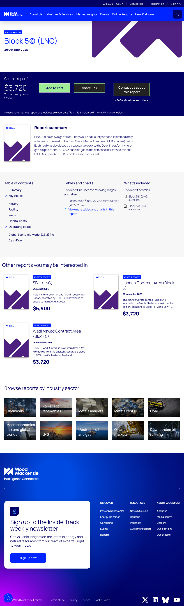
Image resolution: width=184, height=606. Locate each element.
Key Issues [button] (15, 196)
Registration (157, 3)
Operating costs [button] (20, 227)
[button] (177, 14)
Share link (89, 88)
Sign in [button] (176, 3)
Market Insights (86, 14)
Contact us (136, 3)
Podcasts (135, 522)
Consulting (106, 522)
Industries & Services (59, 14)
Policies (86, 600)
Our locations (164, 528)
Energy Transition (110, 517)
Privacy (73, 600)
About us (162, 511)
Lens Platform (144, 14)
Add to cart (54, 88)
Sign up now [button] (28, 558)
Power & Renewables (112, 511)
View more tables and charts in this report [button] (91, 211)
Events (104, 14)
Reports (104, 534)
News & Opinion (139, 511)
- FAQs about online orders (131, 100)
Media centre (164, 517)
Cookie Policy (102, 600)
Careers (161, 522)
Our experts (164, 534)
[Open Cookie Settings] (8, 597)
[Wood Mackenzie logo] (13, 14)
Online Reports (122, 14)
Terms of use (57, 600)
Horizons (135, 517)
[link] (92, 474)
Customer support (140, 528)
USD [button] (118, 3)
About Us (36, 14)
